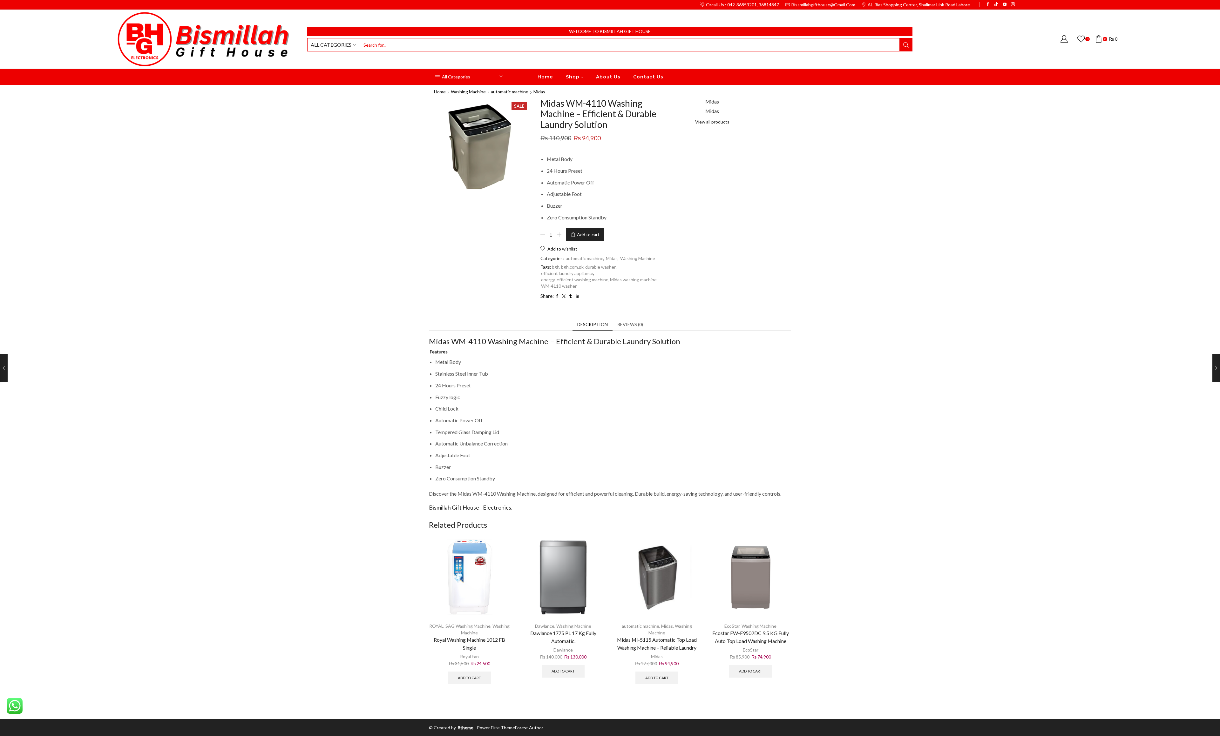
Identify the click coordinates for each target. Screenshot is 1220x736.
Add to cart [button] (469, 677)
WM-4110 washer (559, 286)
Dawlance (544, 626)
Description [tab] (592, 324)
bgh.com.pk (572, 267)
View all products (712, 121)
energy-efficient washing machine (574, 279)
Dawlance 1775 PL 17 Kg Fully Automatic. (563, 637)
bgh (555, 267)
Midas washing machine (633, 279)
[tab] (593, 324)
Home (545, 77)
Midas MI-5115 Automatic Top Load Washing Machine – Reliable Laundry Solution (657, 647)
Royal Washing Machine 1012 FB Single (469, 643)
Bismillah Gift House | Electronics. (470, 507)
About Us (608, 77)
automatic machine (509, 91)
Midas (539, 91)
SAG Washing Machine (468, 626)
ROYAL (436, 626)
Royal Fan (469, 656)
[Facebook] (988, 4)
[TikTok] (996, 4)
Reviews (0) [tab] (630, 324)
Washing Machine (468, 91)
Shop (573, 77)
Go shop (653, 31)
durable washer (600, 267)
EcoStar (732, 626)
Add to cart (588, 234)
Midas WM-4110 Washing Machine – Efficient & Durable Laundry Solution (554, 341)
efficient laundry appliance (567, 273)
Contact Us (648, 77)
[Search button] (905, 44)
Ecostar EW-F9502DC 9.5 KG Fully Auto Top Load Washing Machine (750, 637)
